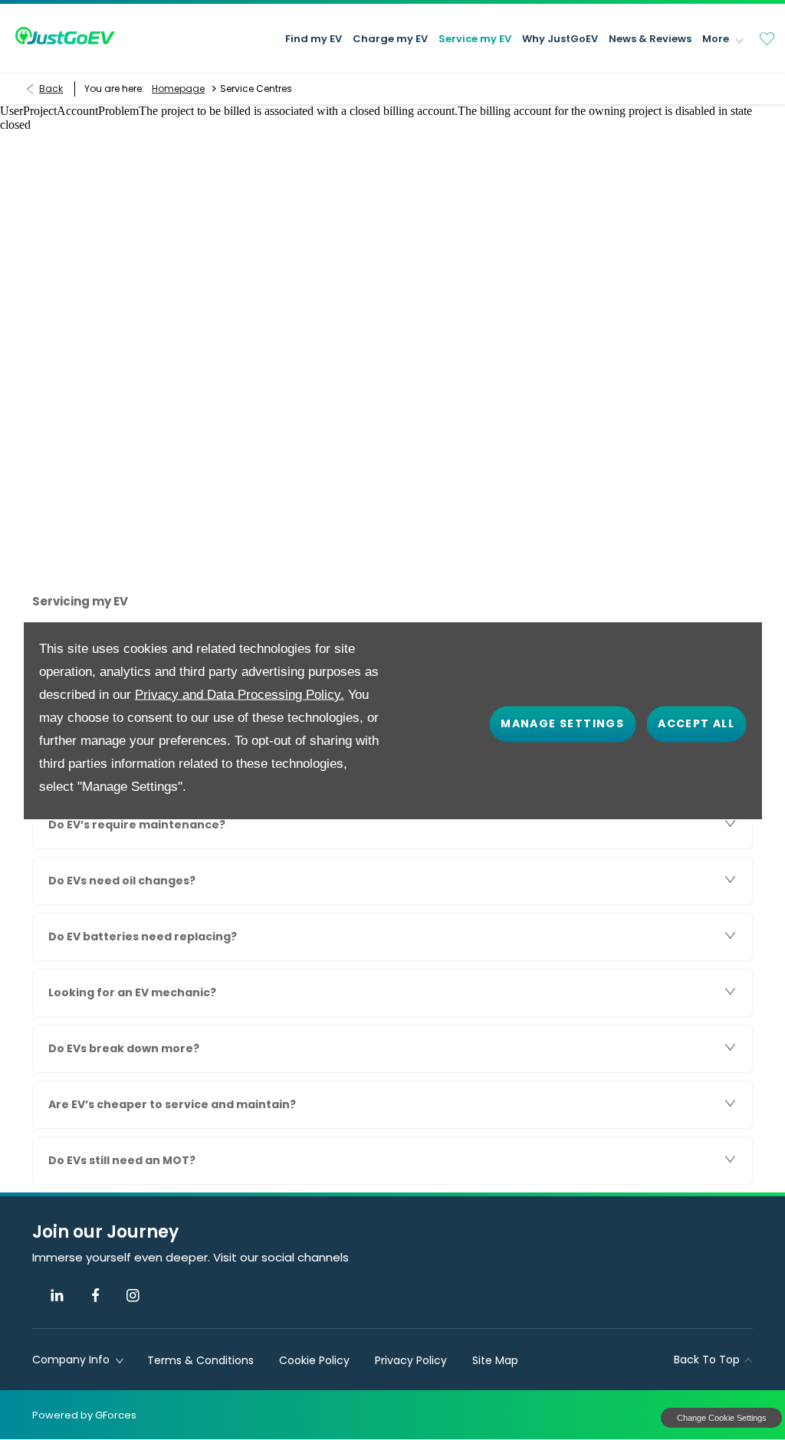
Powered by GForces (84, 1415)
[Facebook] (95, 1295)
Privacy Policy (411, 1360)
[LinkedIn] (57, 1295)
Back (51, 88)
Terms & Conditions (200, 1360)
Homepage (178, 88)
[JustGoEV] (65, 35)
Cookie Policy (314, 1360)
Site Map (495, 1360)
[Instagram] (133, 1295)
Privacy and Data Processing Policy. (239, 694)
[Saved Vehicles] (767, 38)
